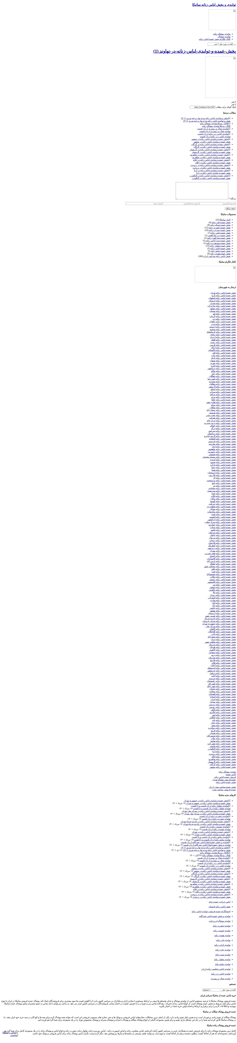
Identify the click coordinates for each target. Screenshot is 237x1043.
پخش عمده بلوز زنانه (221, 222)
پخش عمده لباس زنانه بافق (223, 569)
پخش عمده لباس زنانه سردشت (221, 491)
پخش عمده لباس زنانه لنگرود (222, 712)
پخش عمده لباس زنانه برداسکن (221, 433)
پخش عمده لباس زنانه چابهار (223, 535)
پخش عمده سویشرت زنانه (218, 243)
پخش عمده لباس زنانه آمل (224, 603)
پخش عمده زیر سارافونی (219, 235)
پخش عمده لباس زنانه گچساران (221, 558)
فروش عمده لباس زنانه (225, 777)
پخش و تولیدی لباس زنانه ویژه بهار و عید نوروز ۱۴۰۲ (206, 121)
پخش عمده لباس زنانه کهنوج (223, 501)
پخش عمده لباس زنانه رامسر (222, 579)
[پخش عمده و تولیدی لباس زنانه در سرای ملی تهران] (206, 811)
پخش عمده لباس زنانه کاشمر (222, 650)
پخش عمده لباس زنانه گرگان (223, 764)
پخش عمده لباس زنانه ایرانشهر (222, 519)
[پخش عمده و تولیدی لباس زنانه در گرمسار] (210, 149)
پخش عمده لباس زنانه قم (224, 314)
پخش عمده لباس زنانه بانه (224, 720)
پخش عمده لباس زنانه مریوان (222, 538)
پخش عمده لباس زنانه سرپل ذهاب (220, 522)
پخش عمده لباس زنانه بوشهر (223, 767)
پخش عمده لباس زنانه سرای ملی (220, 626)
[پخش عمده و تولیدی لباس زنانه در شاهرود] (210, 155)
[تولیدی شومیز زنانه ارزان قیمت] (215, 827)
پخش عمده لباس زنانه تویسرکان (221, 736)
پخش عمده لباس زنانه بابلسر (223, 608)
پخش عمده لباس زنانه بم (224, 485)
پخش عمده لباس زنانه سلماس (222, 488)
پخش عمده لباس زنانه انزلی (223, 699)
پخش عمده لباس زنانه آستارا (223, 697)
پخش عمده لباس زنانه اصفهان (222, 298)
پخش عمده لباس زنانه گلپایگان (222, 631)
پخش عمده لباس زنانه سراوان (222, 532)
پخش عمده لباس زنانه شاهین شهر (220, 642)
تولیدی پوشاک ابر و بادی (219, 921)
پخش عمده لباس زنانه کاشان (222, 629)
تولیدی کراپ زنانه (222, 945)
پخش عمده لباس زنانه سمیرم (222, 381)
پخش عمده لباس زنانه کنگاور (222, 717)
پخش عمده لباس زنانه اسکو (223, 389)
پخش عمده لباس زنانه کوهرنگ (222, 545)
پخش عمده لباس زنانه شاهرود (222, 759)
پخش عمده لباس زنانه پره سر (222, 704)
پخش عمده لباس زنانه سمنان (222, 311)
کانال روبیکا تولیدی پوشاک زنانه (216, 126)
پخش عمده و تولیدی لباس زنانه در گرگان (211, 147)
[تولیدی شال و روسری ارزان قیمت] (213, 129)
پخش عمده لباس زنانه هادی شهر (221, 402)
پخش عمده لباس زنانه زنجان (223, 334)
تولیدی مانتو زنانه (222, 964)
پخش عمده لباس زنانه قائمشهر (222, 582)
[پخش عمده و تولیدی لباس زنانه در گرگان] (210, 144)
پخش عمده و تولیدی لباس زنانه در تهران (212, 834)
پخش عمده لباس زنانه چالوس (222, 590)
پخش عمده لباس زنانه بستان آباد (221, 410)
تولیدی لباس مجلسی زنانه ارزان (215, 969)
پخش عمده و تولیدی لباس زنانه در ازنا (213, 173)
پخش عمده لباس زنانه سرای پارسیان (219, 621)
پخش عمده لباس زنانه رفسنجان (221, 681)
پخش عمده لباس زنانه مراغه (223, 394)
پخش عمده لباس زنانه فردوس (222, 441)
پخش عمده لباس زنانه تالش (223, 710)
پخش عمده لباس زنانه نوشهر (223, 587)
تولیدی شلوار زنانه (222, 959)
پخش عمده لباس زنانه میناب (223, 527)
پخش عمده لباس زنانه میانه (223, 405)
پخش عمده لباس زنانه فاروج (223, 660)
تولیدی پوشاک (224, 36)
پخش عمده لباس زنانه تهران (223, 293)
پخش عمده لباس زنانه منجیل (223, 702)
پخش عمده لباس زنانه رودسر (222, 707)
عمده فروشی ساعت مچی (224, 789)
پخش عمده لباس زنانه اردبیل (223, 337)
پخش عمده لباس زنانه (220, 248)
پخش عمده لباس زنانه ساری (223, 600)
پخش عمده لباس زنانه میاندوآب (221, 512)
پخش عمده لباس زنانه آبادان (223, 665)
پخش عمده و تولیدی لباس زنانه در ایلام (212, 162)
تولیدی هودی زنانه (222, 935)
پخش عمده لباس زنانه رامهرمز (222, 452)
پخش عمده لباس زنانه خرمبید (222, 678)
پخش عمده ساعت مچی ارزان (222, 787)
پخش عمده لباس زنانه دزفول (222, 673)
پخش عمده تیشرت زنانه (219, 227)
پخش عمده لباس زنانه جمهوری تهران (219, 624)
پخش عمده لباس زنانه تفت (223, 571)
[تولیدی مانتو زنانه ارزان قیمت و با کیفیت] (211, 837)
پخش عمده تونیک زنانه (220, 225)
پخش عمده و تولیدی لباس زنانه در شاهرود (211, 157)
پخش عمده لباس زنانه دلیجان (222, 689)
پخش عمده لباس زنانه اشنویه (222, 517)
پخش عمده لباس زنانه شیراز (223, 303)
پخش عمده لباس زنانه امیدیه (223, 459)
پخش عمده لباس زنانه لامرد (223, 366)
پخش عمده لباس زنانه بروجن (222, 540)
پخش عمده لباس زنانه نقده (223, 514)
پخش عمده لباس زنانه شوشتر (222, 454)
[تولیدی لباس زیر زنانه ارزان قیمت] (214, 134)
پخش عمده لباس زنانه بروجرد (222, 754)
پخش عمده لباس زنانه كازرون (222, 475)
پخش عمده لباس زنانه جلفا (223, 399)
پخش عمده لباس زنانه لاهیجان (222, 694)
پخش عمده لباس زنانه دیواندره (222, 728)
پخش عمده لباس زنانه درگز (223, 428)
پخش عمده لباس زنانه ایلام (223, 756)
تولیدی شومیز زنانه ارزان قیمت (216, 829)
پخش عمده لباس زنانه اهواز (223, 340)
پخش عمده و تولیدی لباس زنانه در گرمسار (211, 152)
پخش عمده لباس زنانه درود (223, 655)
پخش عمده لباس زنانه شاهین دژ (221, 506)
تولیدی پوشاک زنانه (221, 34)
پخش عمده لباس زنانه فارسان (222, 543)
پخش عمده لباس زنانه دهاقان (222, 384)
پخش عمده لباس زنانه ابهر (224, 715)
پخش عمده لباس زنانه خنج (224, 483)
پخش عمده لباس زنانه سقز (223, 725)
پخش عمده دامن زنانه (220, 233)
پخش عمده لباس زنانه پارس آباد (221, 561)
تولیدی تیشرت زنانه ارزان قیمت (216, 819)
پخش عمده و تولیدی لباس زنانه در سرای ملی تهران (207, 813)
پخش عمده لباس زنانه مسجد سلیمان (219, 457)
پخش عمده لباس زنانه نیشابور (222, 652)
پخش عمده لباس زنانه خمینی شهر (220, 616)
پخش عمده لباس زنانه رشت (223, 342)
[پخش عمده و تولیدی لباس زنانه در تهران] (211, 832)
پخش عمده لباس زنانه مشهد (223, 308)
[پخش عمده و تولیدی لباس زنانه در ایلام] (211, 160)
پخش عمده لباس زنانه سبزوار (222, 644)
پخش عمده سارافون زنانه (218, 238)
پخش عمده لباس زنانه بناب (223, 355)
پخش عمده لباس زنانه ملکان (223, 407)
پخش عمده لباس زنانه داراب (223, 465)
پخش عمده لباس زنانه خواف (223, 426)
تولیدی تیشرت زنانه (221, 926)
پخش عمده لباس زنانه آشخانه (222, 439)
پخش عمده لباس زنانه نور (224, 584)
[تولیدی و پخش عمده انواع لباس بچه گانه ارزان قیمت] (205, 842)
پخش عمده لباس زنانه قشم (223, 530)
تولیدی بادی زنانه (222, 950)
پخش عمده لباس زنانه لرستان (222, 300)
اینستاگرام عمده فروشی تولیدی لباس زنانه (211, 911)
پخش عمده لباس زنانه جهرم (223, 363)
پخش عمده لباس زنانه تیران (223, 639)
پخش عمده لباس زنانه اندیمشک (222, 668)
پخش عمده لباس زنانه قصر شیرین (220, 553)
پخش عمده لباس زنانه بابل (224, 605)
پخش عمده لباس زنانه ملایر (223, 738)
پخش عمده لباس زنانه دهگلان (222, 376)
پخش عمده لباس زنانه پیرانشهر (222, 368)
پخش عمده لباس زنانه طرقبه (222, 418)
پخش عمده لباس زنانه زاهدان (222, 321)
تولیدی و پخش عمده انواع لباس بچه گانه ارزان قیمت (206, 845)
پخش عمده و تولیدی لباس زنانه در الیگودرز (211, 178)
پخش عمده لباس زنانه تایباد (223, 358)
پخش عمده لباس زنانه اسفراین (222, 598)
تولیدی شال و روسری (220, 978)
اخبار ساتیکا (225, 220)
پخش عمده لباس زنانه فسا (224, 470)
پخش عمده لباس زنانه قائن (223, 663)
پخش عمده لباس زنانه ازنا (224, 751)
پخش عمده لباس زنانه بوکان (223, 499)
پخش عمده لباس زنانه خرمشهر (221, 670)
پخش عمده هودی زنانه (220, 253)
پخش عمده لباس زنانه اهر (224, 353)
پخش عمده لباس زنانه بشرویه (222, 444)
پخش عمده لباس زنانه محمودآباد (221, 574)
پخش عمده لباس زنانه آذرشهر (222, 386)
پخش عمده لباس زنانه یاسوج (223, 556)
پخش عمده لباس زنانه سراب (223, 392)
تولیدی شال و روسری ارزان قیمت (214, 131)
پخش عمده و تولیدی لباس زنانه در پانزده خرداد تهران (206, 824)
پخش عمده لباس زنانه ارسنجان (222, 472)
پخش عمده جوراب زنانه (219, 230)
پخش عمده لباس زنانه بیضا (223, 467)
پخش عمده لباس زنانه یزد (224, 319)
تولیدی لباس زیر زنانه (220, 974)
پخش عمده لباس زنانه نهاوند (223, 741)
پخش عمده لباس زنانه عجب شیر (221, 415)
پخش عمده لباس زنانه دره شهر (222, 548)
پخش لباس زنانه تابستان (219, 906)
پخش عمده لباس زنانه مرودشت (221, 480)
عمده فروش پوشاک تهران (224, 779)
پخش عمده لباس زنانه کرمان (222, 316)
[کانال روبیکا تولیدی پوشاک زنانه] (215, 123)
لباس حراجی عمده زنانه (219, 902)
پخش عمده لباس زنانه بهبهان (223, 360)
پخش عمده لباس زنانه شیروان (222, 657)
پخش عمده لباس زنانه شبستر (222, 413)
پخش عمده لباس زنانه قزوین (223, 345)
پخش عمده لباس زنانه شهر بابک (221, 686)
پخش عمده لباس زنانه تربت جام (221, 420)
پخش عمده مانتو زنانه (220, 251)
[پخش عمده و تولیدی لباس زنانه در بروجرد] (210, 165)
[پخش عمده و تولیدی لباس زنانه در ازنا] (212, 170)
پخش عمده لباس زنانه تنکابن (223, 577)
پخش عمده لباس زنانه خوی (223, 493)
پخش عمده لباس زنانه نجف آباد (222, 637)
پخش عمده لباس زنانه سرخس (222, 431)
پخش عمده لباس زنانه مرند (223, 397)
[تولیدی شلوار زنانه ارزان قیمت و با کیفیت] (210, 806)
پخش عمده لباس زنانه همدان (223, 733)
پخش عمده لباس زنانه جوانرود (222, 525)
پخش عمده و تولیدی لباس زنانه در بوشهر (212, 142)
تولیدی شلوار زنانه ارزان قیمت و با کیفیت (211, 808)
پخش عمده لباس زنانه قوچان (222, 647)
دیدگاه (232, 198)
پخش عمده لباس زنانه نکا (224, 592)
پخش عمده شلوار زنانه (220, 246)
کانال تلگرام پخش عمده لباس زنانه (214, 39)
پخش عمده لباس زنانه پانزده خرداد (220, 618)
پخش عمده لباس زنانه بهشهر (223, 611)
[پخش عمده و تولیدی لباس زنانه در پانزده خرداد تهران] (205, 821)
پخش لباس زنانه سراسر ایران (217, 256)
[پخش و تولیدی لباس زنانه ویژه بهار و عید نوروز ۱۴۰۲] (205, 118)
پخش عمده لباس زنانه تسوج (223, 462)
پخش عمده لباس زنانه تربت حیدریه (220, 423)
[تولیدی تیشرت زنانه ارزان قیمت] (214, 816)
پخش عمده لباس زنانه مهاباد (223, 509)
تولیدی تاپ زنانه (223, 940)
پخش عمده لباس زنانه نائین (223, 634)
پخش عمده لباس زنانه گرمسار (222, 762)
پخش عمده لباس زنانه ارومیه (222, 327)
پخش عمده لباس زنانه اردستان (222, 613)
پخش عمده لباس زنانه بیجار (223, 723)
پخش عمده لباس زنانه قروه (223, 730)
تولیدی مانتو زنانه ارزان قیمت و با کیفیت (212, 840)
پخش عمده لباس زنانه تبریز (223, 324)
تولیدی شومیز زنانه (221, 930)
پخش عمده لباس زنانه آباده (223, 676)
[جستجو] (235, 44)
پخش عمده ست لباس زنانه (218, 240)
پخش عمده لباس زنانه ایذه (224, 446)
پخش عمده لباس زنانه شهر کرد (222, 743)
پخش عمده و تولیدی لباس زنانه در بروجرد (211, 168)
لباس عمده (231, 774)
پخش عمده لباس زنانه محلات (222, 691)
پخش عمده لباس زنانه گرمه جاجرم (220, 436)
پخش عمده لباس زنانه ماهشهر (222, 449)
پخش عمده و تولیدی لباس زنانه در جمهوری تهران (208, 803)
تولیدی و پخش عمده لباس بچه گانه (214, 916)
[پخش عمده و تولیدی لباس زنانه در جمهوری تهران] (207, 800)
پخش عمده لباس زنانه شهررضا (222, 379)
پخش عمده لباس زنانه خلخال (223, 564)
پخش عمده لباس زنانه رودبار (223, 595)
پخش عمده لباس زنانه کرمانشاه (221, 332)
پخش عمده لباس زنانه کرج (224, 295)
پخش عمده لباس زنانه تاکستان (222, 350)
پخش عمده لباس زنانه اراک (223, 347)
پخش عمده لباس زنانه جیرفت (222, 504)
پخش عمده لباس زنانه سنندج (223, 329)
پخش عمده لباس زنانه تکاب (223, 496)
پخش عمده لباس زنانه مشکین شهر (220, 566)
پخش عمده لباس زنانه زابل (223, 373)
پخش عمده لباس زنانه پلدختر (223, 746)
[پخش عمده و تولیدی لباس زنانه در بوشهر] (210, 139)
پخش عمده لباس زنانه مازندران (221, 306)
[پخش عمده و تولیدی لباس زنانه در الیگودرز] (210, 175)
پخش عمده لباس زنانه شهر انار (222, 683)
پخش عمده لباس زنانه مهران (223, 551)
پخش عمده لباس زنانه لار (224, 478)
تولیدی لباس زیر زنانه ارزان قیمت (215, 136)
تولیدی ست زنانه (222, 954)
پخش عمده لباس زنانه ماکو (223, 371)
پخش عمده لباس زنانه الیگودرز (222, 749)
